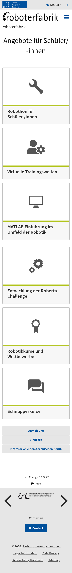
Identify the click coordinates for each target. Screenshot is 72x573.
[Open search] (68, 5)
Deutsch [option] (55, 5)
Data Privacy (50, 553)
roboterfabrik (14, 26)
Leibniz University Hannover (42, 546)
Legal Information (25, 553)
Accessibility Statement (27, 560)
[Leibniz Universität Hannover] (14, 4)
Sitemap (54, 560)
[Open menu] (66, 18)
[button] (8, 501)
